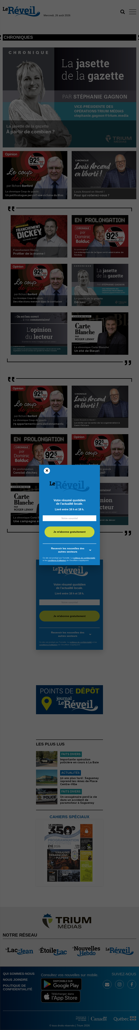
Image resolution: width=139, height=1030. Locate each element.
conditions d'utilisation (57, 560)
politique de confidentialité (84, 558)
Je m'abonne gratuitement (69, 531)
